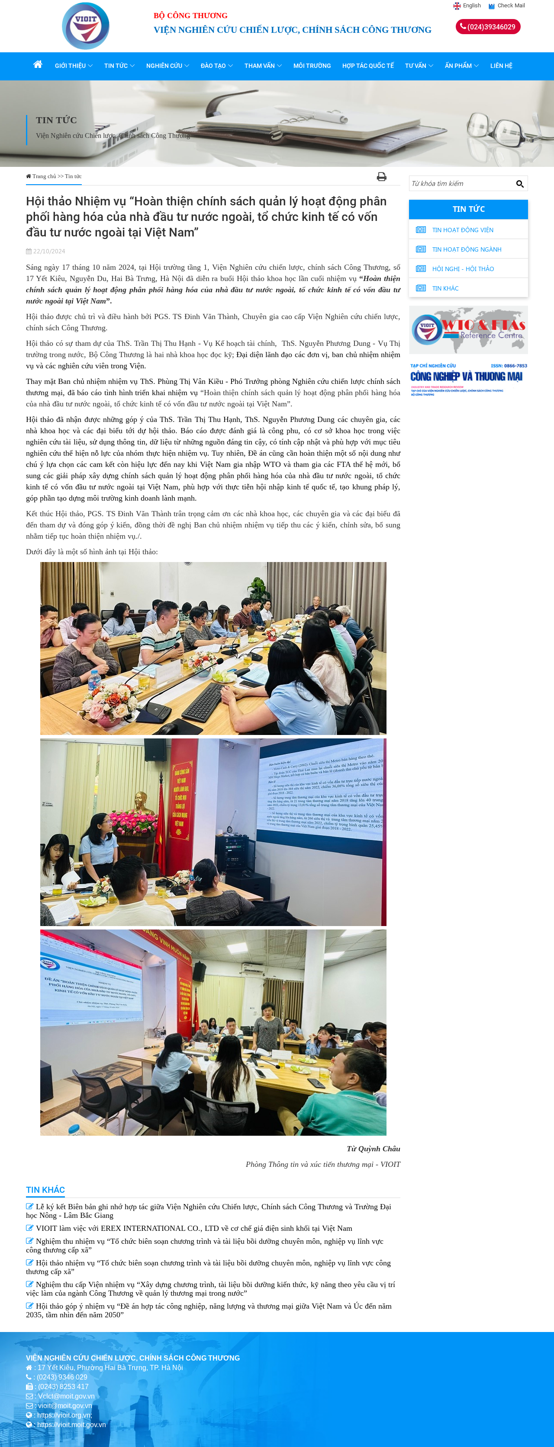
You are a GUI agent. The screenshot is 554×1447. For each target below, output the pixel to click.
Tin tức (116, 65)
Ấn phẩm (458, 65)
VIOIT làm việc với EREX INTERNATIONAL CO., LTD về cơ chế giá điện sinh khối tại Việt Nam (193, 1228)
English (472, 5)
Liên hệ (501, 65)
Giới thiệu (70, 65)
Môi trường (312, 65)
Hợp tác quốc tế (368, 65)
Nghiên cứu (164, 65)
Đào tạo (213, 65)
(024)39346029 (491, 27)
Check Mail (511, 5)
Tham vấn (260, 65)
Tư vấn (415, 65)
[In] (382, 178)
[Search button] (520, 184)
